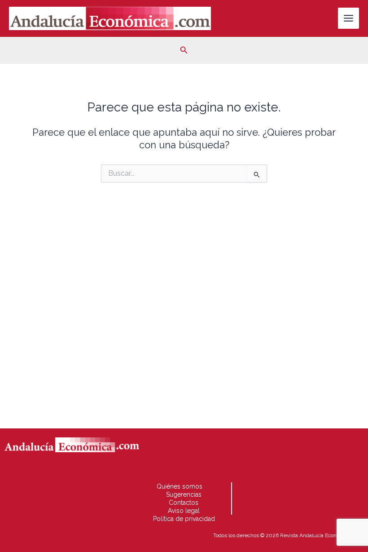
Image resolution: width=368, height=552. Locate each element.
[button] (184, 50)
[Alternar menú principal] (348, 18)
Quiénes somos (179, 486)
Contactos (183, 502)
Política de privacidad (184, 518)
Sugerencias (184, 494)
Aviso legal (184, 510)
